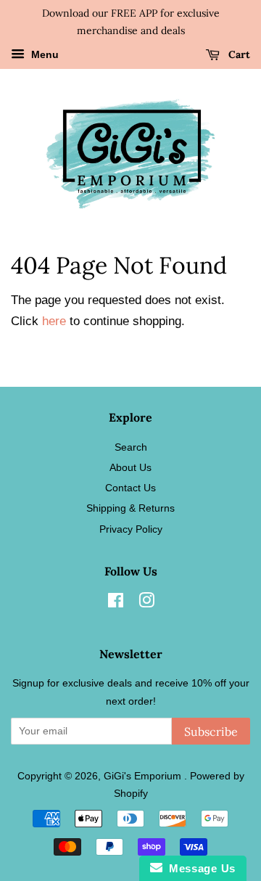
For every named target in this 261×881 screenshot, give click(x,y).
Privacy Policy (130, 529)
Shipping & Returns (130, 508)
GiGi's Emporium (144, 776)
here (54, 321)
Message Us (199, 868)
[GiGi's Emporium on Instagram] (146, 603)
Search (131, 447)
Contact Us (130, 487)
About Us (130, 467)
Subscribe (211, 731)
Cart (237, 54)
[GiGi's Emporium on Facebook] (115, 603)
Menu (43, 54)
